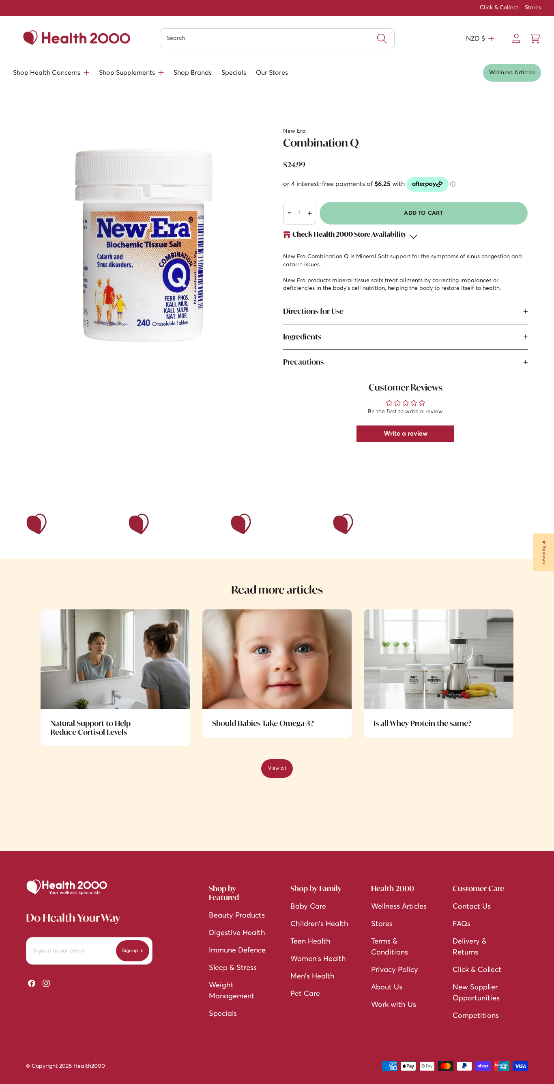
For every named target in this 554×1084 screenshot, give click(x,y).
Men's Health (312, 976)
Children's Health (319, 924)
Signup (130, 950)
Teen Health (310, 941)
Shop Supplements (127, 72)
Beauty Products (237, 915)
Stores (533, 8)
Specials (233, 72)
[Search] (382, 38)
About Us (386, 987)
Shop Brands (193, 72)
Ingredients (302, 336)
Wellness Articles (512, 73)
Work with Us (393, 1004)
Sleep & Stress (233, 968)
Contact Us (472, 906)
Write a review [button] (405, 433)
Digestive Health (237, 933)
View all (277, 768)
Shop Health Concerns (46, 72)
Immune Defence (237, 950)
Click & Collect (499, 8)
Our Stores (272, 72)
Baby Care (308, 906)
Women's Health (318, 959)
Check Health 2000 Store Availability (349, 235)
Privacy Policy (394, 970)
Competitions (476, 1015)
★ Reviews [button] (543, 552)
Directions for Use (313, 311)
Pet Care (305, 994)
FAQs (461, 924)
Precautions (303, 362)
